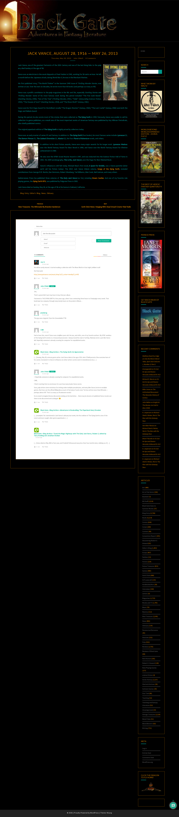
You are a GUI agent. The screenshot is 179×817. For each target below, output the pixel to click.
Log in (144, 748)
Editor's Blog (35, 193)
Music (144, 607)
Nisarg (109, 813)
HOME (143, 51)
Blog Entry (24, 193)
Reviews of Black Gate (150, 651)
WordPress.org (147, 762)
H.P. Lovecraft (147, 580)
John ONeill (78, 58)
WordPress (94, 813)
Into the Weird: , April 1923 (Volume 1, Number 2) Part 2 (151, 361)
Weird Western (147, 724)
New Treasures (147, 616)
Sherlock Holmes (148, 684)
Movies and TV (147, 603)
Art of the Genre (148, 492)
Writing (145, 728)
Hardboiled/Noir (148, 584)
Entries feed (146, 753)
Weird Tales (146, 719)
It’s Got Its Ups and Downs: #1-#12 (151, 372)
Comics (145, 522)
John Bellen (146, 402)
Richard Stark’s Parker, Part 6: (150, 431)
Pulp (144, 642)
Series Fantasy (147, 680)
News (43, 193)
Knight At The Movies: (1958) (150, 405)
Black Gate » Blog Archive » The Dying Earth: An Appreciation (62, 352)
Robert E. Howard (148, 663)
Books (144, 518)
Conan (144, 527)
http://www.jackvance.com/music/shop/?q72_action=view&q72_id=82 (56, 274)
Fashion (145, 557)
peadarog (44, 313)
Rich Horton (146, 659)
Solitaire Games (148, 689)
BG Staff (145, 501)
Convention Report (149, 536)
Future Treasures (148, 566)
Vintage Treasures (148, 714)
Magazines (146, 598)
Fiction (144, 562)
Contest (145, 531)
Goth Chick (146, 575)
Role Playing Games (149, 668)
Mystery (145, 612)
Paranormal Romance (150, 630)
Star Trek (145, 693)
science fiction (147, 675)
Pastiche (145, 637)
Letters (145, 594)
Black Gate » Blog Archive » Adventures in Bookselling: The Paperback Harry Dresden (71, 410)
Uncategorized (147, 710)
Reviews (145, 647)
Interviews (146, 589)
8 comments (91, 58)
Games (144, 571)
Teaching (145, 698)
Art (143, 487)
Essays (144, 552)
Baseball (145, 497)
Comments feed (148, 757)
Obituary (50, 193)
